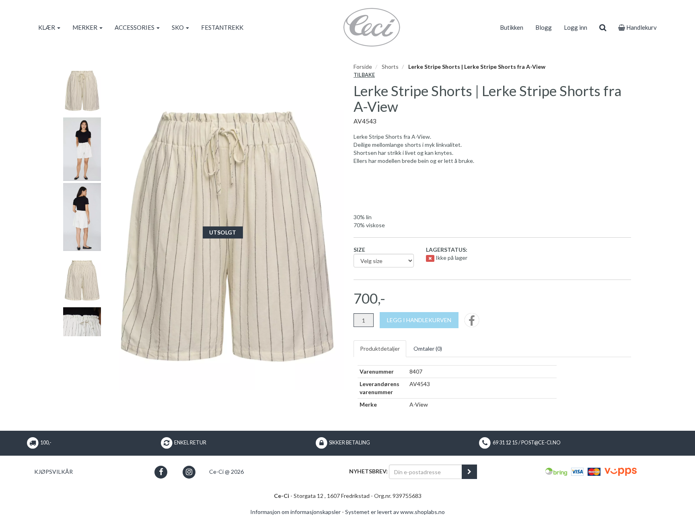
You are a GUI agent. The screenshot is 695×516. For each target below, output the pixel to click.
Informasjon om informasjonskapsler (295, 511)
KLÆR (47, 27)
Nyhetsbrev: (368, 471)
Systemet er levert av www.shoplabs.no (395, 511)
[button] (161, 471)
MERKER (85, 27)
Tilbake (364, 75)
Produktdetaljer (380, 348)
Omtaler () (427, 348)
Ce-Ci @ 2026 (226, 471)
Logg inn (575, 27)
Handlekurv (641, 27)
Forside (363, 66)
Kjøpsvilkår (53, 471)
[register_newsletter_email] (469, 472)
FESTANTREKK (222, 27)
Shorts (390, 66)
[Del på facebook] (472, 322)
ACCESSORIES (135, 27)
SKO (178, 27)
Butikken (511, 27)
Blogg (543, 27)
